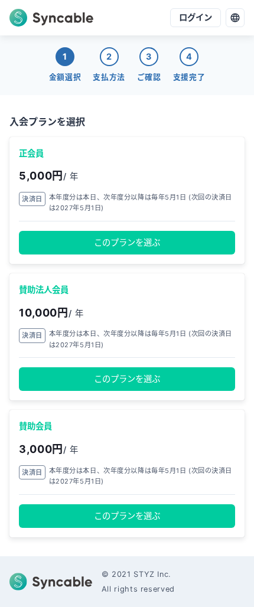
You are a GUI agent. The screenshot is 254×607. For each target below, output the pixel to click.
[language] (235, 17)
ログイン (195, 17)
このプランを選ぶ (127, 242)
